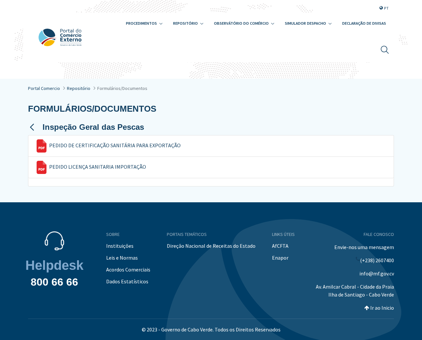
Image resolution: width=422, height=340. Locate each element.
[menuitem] (144, 23)
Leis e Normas (122, 257)
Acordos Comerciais (128, 269)
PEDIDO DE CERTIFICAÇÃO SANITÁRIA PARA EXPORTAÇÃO (115, 145)
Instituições (120, 245)
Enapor (280, 257)
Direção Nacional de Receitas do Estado (211, 245)
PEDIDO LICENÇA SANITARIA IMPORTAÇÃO (97, 166)
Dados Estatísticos (127, 281)
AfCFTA (280, 245)
